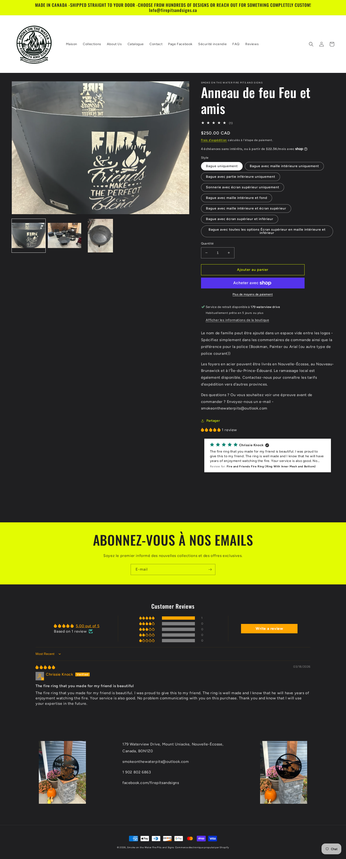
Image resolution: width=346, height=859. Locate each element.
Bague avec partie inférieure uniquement (240, 177)
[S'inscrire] (210, 569)
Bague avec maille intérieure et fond (236, 198)
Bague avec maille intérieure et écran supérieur (246, 208)
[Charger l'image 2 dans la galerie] (64, 235)
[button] (311, 44)
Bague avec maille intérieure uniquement (284, 166)
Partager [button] (213, 421)
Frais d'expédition (214, 140)
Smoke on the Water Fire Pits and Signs (150, 847)
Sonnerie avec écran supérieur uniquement (242, 187)
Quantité (207, 243)
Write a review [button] (269, 628)
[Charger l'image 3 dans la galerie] (100, 235)
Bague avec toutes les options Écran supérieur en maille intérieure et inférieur (267, 231)
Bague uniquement (222, 166)
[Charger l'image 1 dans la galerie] (28, 235)
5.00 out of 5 (88, 626)
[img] (45, 667)
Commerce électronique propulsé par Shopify (202, 847)
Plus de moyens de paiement (253, 294)
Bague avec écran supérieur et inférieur (239, 219)
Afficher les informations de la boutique (237, 320)
